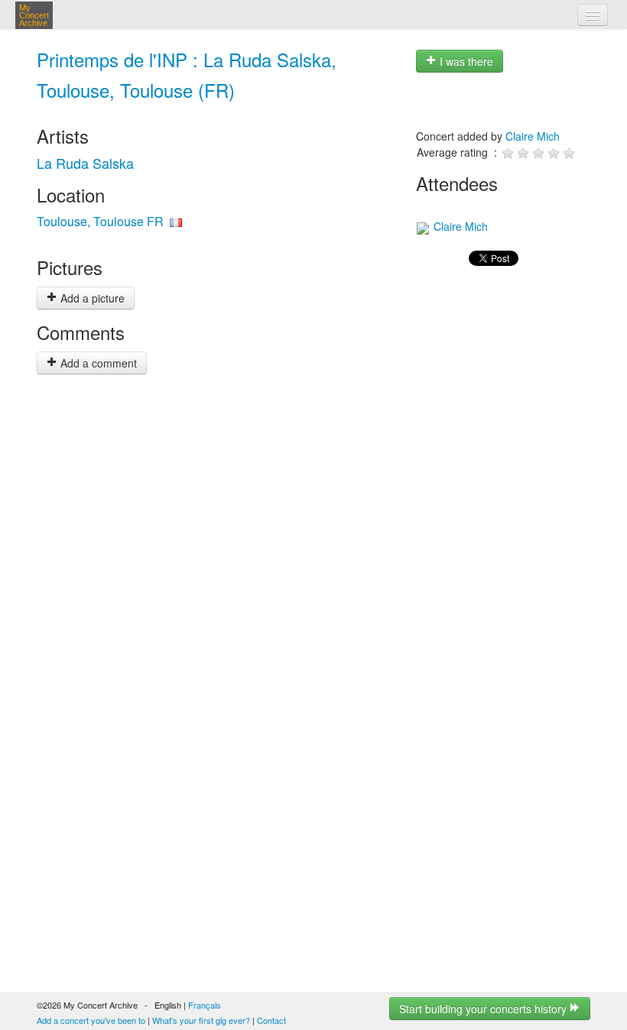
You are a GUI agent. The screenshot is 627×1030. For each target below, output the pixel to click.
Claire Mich (532, 136)
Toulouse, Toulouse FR (100, 221)
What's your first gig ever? (201, 1020)
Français (204, 1005)
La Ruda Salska (85, 163)
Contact (271, 1020)
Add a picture (91, 298)
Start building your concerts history (484, 1008)
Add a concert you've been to (91, 1020)
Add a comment (97, 363)
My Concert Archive (34, 15)
